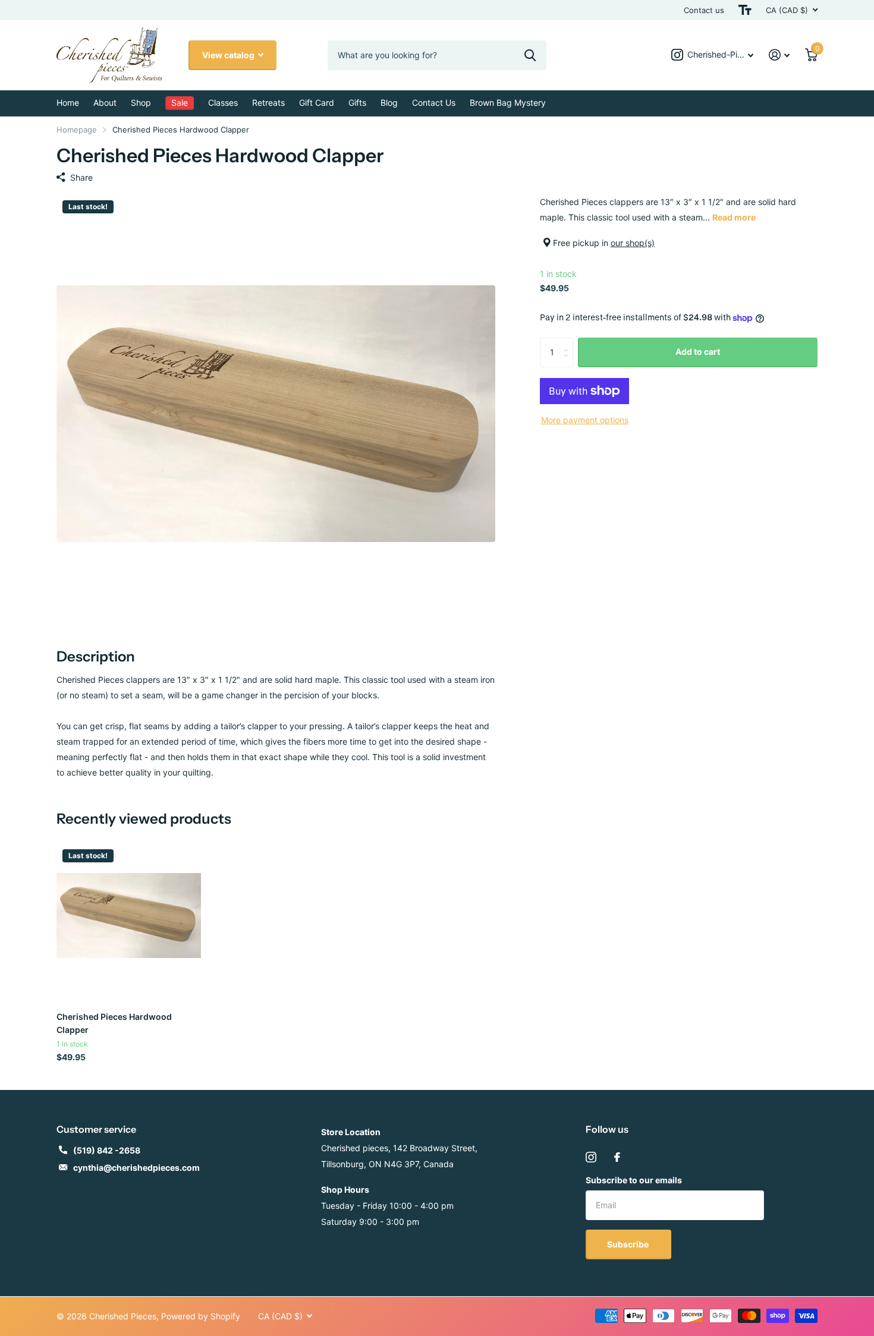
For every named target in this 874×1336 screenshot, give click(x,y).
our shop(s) (633, 243)
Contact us (704, 10)
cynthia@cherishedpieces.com (136, 1167)
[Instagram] (591, 1157)
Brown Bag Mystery (508, 102)
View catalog (229, 55)
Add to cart (697, 351)
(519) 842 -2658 (106, 1150)
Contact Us (433, 102)
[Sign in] (779, 55)
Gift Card (316, 102)
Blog (389, 102)
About (105, 102)
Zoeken (530, 55)
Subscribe (628, 1244)
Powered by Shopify (200, 1316)
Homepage (76, 129)
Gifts (357, 102)
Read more (734, 217)
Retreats (268, 102)
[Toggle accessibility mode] (745, 10)
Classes (223, 102)
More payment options (584, 420)
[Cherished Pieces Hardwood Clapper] (128, 915)
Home (67, 102)
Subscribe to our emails (634, 1180)
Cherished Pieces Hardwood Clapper (114, 1023)
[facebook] (617, 1157)
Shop (141, 102)
